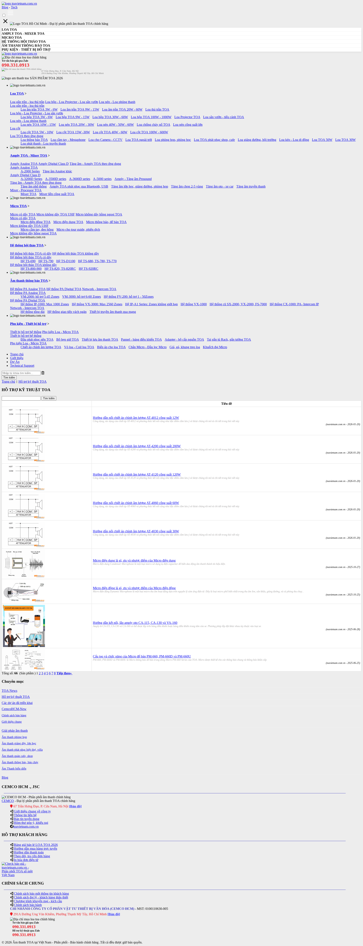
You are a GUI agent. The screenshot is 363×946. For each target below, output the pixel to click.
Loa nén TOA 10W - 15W (38, 124)
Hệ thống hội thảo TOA (26, 245)
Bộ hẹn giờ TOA (67, 339)
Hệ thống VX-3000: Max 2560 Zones (97, 304)
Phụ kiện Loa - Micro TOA (60, 332)
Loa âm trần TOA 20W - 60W (122, 109)
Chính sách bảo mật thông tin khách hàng (41, 893)
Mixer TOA (28, 194)
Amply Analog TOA (24, 163)
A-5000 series (102, 179)
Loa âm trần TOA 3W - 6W (39, 109)
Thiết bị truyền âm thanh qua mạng (112, 312)
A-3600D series (79, 179)
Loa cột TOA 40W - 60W (110, 132)
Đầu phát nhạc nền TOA (37, 339)
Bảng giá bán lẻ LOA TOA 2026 (36, 845)
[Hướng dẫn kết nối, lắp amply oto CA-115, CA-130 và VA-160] (24, 646)
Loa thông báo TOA (34, 140)
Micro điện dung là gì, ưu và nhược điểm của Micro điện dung (134, 560)
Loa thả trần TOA (157, 109)
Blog (5, 7)
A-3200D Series (31, 179)
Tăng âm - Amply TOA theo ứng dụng (95, 163)
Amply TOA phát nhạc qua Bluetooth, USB (79, 186)
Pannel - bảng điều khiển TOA (141, 339)
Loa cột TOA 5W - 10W (37, 132)
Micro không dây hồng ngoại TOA (99, 214)
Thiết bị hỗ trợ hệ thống (25, 332)
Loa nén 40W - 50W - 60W (115, 124)
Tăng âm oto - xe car (219, 186)
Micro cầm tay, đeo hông (37, 229)
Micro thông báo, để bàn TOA (106, 222)
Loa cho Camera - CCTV (105, 140)
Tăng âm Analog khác (57, 171)
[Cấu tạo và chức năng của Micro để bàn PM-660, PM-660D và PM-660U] (24, 669)
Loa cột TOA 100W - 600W (149, 132)
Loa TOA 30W (345, 140)
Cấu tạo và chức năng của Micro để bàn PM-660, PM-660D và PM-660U (142, 656)
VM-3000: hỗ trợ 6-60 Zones (81, 296)
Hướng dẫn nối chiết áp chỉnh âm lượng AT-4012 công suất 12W (136, 417)
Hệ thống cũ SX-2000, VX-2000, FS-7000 (238, 304)
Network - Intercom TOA (99, 289)
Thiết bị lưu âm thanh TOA (100, 339)
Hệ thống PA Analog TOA (28, 289)
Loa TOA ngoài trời (138, 140)
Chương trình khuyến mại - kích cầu (38, 901)
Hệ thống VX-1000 (194, 304)
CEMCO (8, 801)
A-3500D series (55, 179)
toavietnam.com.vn (26, 826)
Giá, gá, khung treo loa (185, 347)
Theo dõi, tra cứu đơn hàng (32, 856)
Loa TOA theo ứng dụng (26, 136)
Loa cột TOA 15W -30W (73, 132)
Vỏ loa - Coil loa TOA (79, 347)
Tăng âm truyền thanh (251, 186)
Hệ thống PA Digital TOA (63, 289)
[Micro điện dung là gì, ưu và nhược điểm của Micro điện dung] (24, 576)
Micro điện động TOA (35, 222)
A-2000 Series (30, 171)
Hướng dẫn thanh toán (29, 852)
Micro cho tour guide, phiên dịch (78, 229)
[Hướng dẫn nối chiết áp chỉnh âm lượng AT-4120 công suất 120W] (24, 489)
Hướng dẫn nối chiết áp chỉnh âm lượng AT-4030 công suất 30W (136, 531)
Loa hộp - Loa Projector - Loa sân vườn (71, 102)
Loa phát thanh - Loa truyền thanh (43, 143)
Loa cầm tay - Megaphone (68, 140)
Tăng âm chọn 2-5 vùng (187, 186)
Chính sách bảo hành (28, 905)
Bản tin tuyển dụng (26, 819)
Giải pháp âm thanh (15, 730)
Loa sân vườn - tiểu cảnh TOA (223, 117)
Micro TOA (18, 206)
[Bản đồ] (75, 806)
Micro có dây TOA (23, 214)
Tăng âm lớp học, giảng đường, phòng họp (139, 186)
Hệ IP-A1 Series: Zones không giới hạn (151, 304)
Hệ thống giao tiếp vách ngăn (67, 312)
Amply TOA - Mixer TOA (28, 155)
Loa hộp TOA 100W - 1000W (151, 117)
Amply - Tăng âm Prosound (133, 179)
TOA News (9, 690)
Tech (14, 7)
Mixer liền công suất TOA (56, 194)
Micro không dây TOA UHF (55, 214)
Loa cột (15, 128)
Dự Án (15, 362)
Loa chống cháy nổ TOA (153, 124)
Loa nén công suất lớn (188, 124)
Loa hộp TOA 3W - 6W (37, 117)
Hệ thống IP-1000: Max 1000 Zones (45, 304)
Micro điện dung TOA (68, 222)
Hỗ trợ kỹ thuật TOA (32, 381)
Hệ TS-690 (28, 261)
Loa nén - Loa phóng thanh (117, 102)
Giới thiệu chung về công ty (32, 811)
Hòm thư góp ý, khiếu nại (31, 822)
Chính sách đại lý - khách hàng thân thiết (41, 897)
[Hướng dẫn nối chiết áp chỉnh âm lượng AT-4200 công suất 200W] (24, 461)
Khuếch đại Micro (215, 347)
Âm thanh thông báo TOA (29, 280)
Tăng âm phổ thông (34, 186)
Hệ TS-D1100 (65, 261)
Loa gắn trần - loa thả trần (27, 102)
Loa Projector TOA (187, 117)
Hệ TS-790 (45, 261)
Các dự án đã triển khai (17, 703)
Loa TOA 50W (322, 140)
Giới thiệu (16, 358)
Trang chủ (17, 354)
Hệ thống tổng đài (33, 312)
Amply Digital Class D (53, 163)
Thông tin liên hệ (25, 815)
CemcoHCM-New (14, 709)
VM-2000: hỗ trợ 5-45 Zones (40, 296)
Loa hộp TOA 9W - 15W (72, 117)
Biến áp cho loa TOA (111, 347)
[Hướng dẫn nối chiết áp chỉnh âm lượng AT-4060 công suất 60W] (24, 518)
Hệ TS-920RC (88, 268)
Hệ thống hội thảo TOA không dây (75, 253)
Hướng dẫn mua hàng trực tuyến (35, 848)
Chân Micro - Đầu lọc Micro (148, 347)
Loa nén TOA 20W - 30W (76, 124)
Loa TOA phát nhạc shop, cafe (214, 140)
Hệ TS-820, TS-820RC (60, 268)
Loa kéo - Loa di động (294, 140)
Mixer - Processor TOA (26, 190)
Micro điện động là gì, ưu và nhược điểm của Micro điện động (134, 588)
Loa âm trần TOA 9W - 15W (79, 109)
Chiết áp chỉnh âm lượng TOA (41, 347)
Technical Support (22, 365)
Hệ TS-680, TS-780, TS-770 (97, 261)
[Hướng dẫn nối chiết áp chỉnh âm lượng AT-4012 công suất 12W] (24, 433)
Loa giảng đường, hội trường (257, 140)
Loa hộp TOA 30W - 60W (110, 117)
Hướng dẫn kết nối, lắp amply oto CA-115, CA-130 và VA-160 (135, 622)
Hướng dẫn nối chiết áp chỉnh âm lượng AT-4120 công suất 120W (137, 474)
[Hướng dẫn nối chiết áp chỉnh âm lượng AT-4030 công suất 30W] (24, 546)
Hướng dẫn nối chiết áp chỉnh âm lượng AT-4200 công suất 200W (137, 446)
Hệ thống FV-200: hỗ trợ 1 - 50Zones (129, 296)
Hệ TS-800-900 (31, 268)
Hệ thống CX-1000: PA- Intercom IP (294, 304)
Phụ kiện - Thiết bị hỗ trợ (28, 323)
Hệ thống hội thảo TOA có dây (30, 253)
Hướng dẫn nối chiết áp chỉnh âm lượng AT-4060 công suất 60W (136, 503)
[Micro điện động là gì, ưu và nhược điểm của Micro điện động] (24, 601)
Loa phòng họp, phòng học (173, 140)
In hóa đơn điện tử (26, 860)
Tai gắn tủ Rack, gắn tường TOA (229, 339)
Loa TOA (17, 93)
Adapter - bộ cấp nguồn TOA (184, 339)
